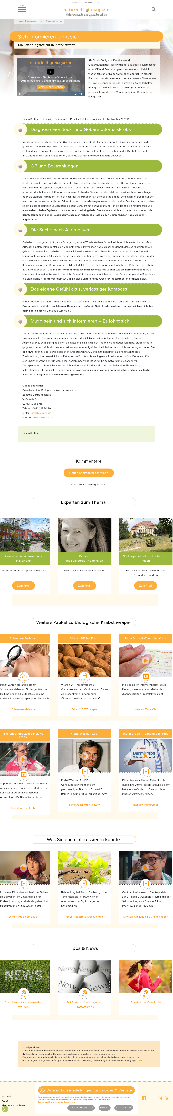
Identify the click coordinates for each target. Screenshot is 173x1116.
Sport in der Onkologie (146, 1002)
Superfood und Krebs (23, 808)
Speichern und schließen (81, 1108)
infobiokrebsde (41, 413)
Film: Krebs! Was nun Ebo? (84, 804)
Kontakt (6, 1096)
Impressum (59, 1102)
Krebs (40, 21)
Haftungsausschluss (13, 1105)
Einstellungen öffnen (51, 86)
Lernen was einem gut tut (23, 916)
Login (99, 2)
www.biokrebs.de (43, 417)
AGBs (5, 1100)
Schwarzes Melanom (24, 709)
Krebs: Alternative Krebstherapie (85, 916)
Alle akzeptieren (123, 1108)
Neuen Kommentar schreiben (88, 473)
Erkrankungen (30, 21)
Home (20, 21)
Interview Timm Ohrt (145, 709)
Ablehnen (104, 1108)
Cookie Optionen (70, 1102)
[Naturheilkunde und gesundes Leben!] (86, 13)
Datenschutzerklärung (46, 1102)
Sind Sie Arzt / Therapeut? (82, 2)
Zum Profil (23, 585)
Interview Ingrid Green (146, 804)
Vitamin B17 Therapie (84, 709)
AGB (140, 1060)
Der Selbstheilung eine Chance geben (145, 916)
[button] (144, 1098)
